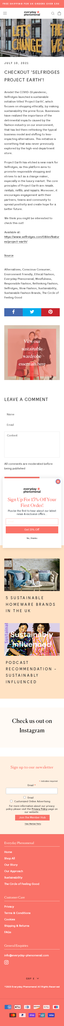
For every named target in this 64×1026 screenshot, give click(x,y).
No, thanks (32, 538)
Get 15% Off (31, 529)
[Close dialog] (58, 481)
